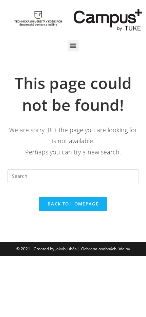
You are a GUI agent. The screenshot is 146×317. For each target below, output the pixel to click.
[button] (73, 45)
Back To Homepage (73, 204)
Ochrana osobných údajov (105, 249)
